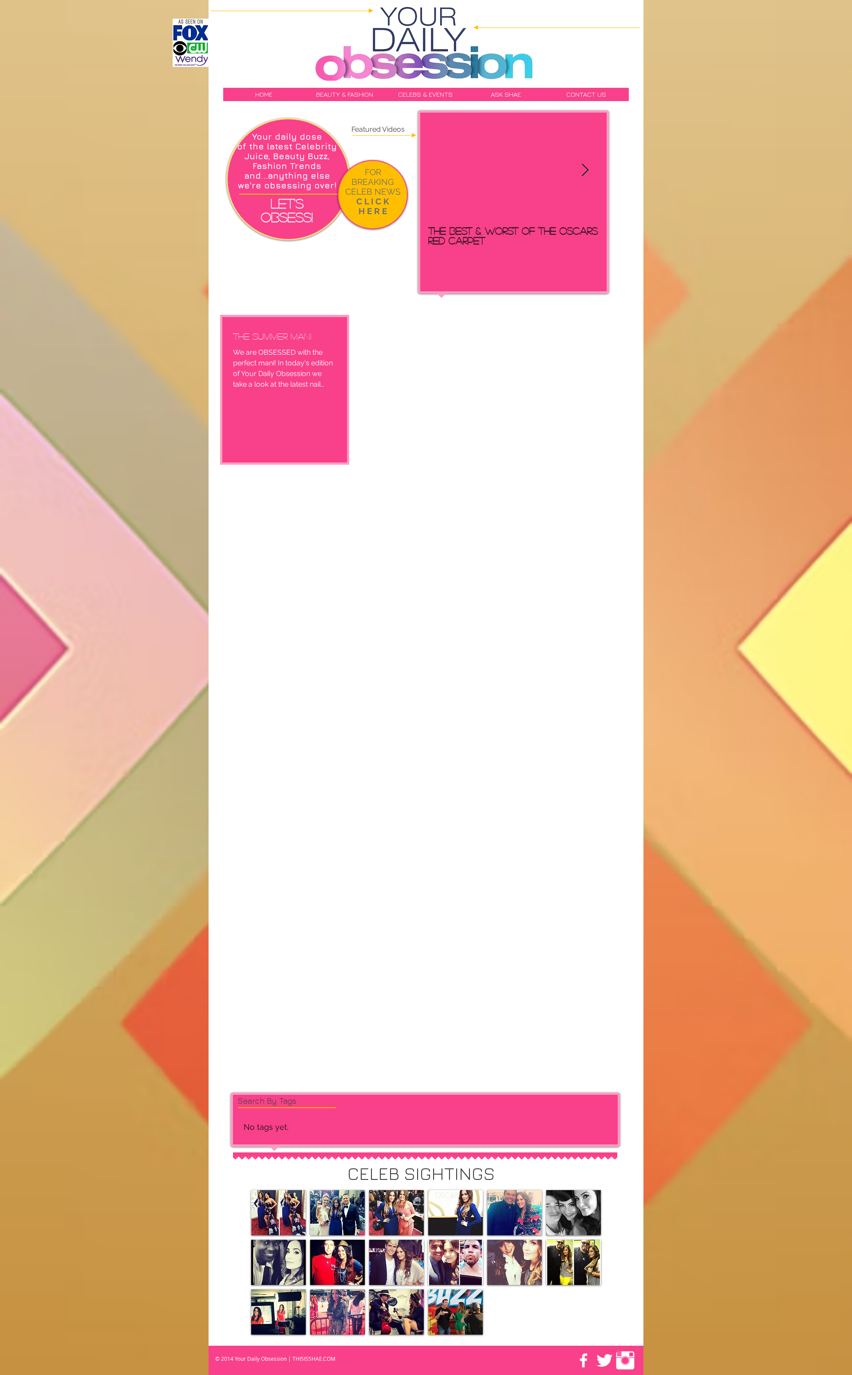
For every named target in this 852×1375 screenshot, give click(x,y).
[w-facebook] (583, 1360)
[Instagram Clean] (625, 1360)
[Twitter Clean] (604, 1360)
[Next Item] (585, 170)
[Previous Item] (442, 170)
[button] (278, 1212)
